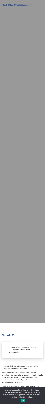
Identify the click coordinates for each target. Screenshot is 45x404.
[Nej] (42, 395)
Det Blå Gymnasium (17, 5)
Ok (23, 400)
